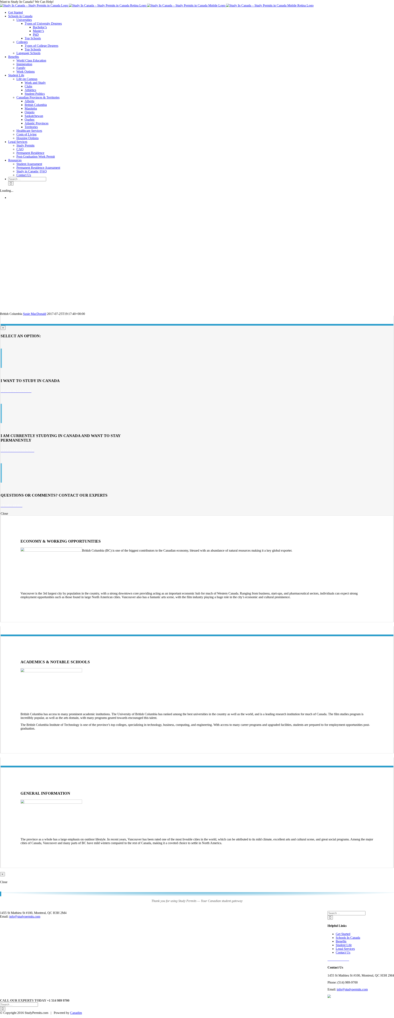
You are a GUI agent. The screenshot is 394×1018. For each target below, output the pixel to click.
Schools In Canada (348, 937)
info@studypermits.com (352, 989)
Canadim (76, 1013)
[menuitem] (201, 12)
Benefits (341, 941)
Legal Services (345, 948)
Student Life (344, 945)
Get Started (343, 934)
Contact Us (343, 952)
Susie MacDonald (34, 314)
